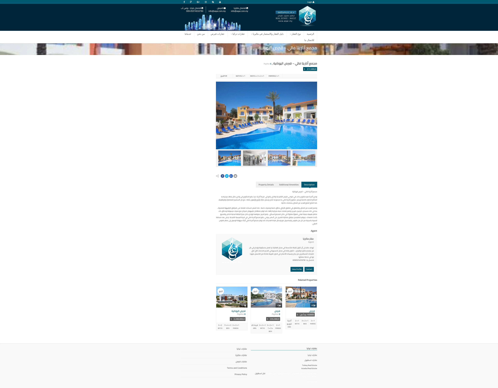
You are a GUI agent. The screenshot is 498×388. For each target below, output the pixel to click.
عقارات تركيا (239, 34)
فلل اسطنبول (260, 373)
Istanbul (314, 376)
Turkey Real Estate (309, 365)
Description (309, 185)
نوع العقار (296, 34)
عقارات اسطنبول (311, 360)
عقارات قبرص (217, 34)
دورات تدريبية (312, 373)
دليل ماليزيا (272, 373)
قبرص (277, 311)
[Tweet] (227, 176)
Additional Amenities (289, 185)
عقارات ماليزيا (241, 355)
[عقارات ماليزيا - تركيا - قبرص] (295, 16)
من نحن (201, 34)
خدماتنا (188, 34)
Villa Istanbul (312, 381)
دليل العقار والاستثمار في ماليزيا (268, 34)
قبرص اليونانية (238, 311)
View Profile (297, 269)
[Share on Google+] (231, 176)
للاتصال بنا (309, 40)
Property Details (266, 185)
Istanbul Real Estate (309, 368)
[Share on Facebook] (222, 176)
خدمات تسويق (283, 373)
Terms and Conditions (237, 368)
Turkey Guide (305, 376)
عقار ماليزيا (308, 239)
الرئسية (310, 34)
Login (310, 2)
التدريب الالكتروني (298, 373)
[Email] (235, 176)
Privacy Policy (241, 374)
